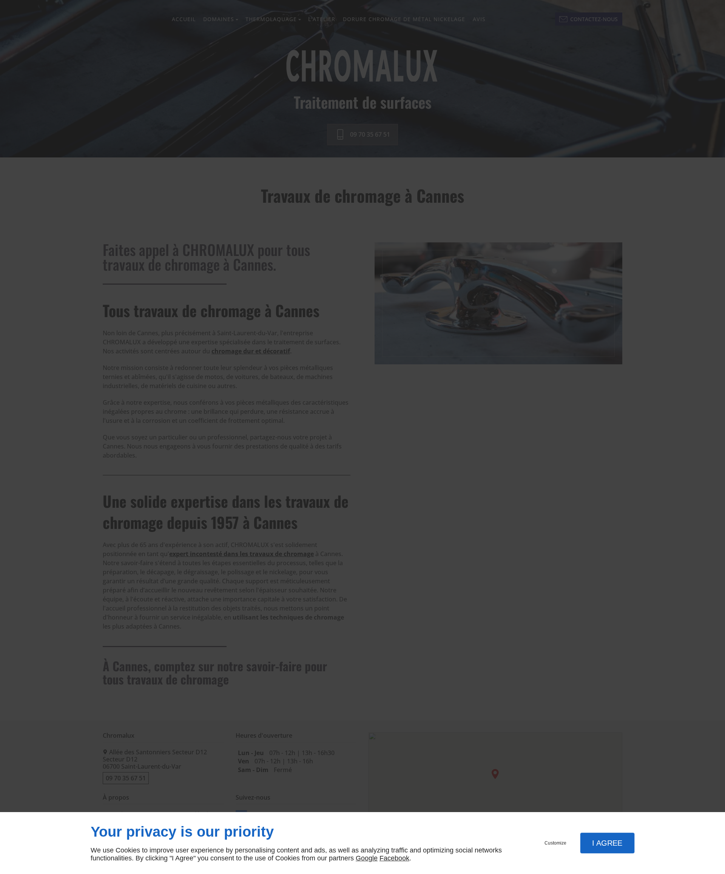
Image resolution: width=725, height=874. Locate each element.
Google (367, 858)
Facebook (394, 858)
